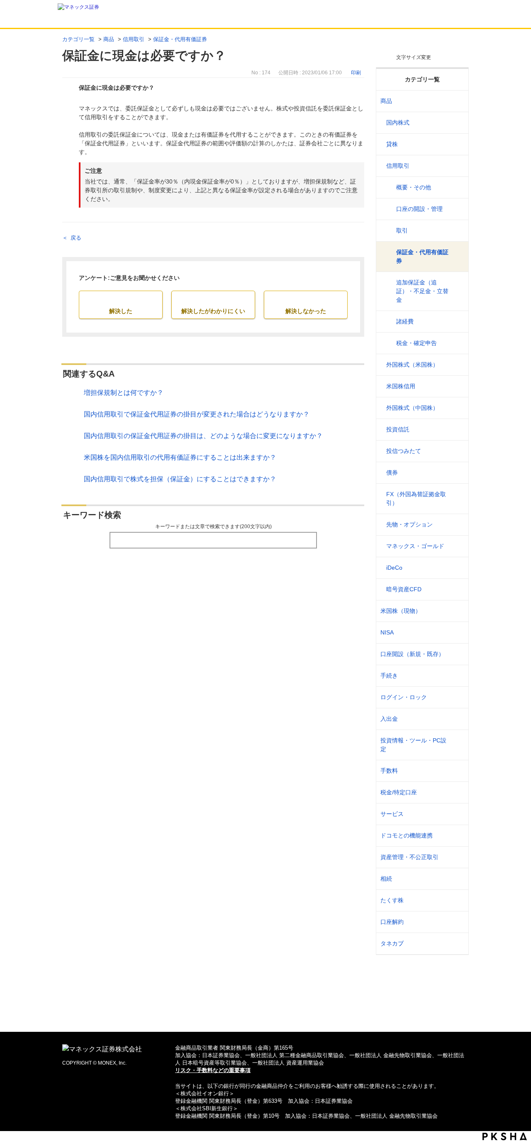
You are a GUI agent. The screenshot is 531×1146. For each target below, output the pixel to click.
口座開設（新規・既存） (412, 654)
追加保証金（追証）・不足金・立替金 (422, 291)
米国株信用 (400, 386)
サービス (392, 814)
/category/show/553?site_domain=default (457, 386)
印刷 (356, 73)
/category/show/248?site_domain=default (457, 878)
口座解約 (392, 921)
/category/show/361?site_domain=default (457, 697)
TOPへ (265, 1012)
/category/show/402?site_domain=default (457, 589)
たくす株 (392, 900)
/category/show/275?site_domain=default (457, 472)
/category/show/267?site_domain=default (457, 101)
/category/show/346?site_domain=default (457, 632)
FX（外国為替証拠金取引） (416, 498)
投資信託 (397, 429)
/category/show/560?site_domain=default (457, 611)
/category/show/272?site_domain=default (457, 408)
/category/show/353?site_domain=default (457, 814)
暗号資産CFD (403, 589)
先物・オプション (409, 524)
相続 (386, 878)
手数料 (389, 770)
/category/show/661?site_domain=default (457, 835)
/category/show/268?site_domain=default (457, 122)
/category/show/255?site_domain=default (457, 792)
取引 (402, 230)
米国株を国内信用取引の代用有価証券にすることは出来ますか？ (180, 457)
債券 (392, 472)
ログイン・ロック (403, 697)
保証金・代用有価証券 (180, 39)
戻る (76, 237)
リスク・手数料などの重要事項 (213, 1070)
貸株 (392, 144)
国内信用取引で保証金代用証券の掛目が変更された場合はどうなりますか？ (196, 414)
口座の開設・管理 (419, 209)
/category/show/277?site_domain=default (457, 524)
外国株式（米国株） (412, 364)
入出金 (389, 718)
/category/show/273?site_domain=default (457, 429)
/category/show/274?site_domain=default (457, 451)
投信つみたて (403, 451)
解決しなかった (305, 311)
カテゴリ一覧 (78, 39)
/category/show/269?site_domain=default (457, 144)
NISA (387, 632)
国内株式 (397, 122)
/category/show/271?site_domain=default (457, 364)
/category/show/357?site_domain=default (457, 745)
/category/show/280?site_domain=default (457, 567)
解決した (120, 311)
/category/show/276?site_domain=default (457, 499)
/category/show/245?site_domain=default (457, 675)
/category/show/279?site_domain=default (457, 546)
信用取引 (133, 39)
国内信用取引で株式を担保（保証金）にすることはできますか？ (180, 478)
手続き (389, 675)
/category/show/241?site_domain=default (457, 654)
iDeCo (394, 567)
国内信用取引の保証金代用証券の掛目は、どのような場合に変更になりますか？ (203, 435)
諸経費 (405, 321)
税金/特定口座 (398, 792)
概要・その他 (413, 187)
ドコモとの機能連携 (406, 835)
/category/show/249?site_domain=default (457, 719)
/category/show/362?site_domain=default (457, 770)
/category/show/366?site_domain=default (457, 857)
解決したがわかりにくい (213, 311)
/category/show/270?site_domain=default (457, 165)
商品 (108, 39)
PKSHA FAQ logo (504, 1136)
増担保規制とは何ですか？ (123, 392)
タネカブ (392, 943)
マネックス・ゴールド (415, 546)
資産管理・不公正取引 (409, 857)
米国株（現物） (400, 610)
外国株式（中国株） (412, 407)
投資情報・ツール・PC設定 (413, 744)
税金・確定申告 (416, 343)
